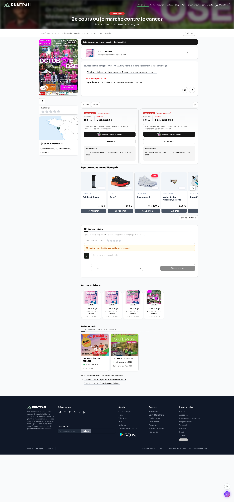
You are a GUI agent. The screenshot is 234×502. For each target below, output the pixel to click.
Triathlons (122, 418)
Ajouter (190, 33)
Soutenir (183, 440)
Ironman (153, 425)
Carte (152, 5)
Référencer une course (189, 418)
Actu (183, 5)
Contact (183, 411)
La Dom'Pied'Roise (123, 358)
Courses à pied (125, 411)
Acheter (95, 211)
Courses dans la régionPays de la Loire (102, 383)
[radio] (43, 111)
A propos (183, 415)
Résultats (161, 5)
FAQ (161, 448)
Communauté (207, 5)
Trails (120, 415)
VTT (120, 421)
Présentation (91, 149)
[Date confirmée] (84, 364)
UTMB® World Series (127, 428)
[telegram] (79, 412)
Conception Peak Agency (177, 448)
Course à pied (44, 33)
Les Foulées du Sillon (91, 359)
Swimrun (122, 425)
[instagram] (69, 412)
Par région (153, 432)
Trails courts (154, 418)
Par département (157, 428)
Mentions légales (149, 448)
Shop (177, 5)
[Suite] (192, 188)
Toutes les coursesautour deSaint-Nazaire (103, 375)
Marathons (154, 411)
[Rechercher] (227, 486)
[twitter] (65, 412)
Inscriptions (184, 425)
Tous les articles (187, 218)
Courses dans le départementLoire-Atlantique (105, 379)
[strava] (74, 412)
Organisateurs (193, 5)
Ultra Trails (154, 421)
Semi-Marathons (156, 415)
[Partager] (192, 90)
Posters (182, 428)
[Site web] (42, 101)
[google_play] (84, 412)
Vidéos (170, 5)
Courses (141, 5)
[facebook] (60, 412)
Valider (86, 431)
